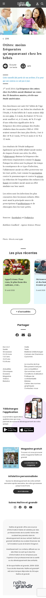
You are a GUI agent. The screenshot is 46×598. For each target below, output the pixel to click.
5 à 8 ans (6, 361)
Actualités (7, 369)
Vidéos (6, 378)
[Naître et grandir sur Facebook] (20, 507)
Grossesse (7, 352)
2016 (7, 38)
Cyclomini (28, 356)
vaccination (36, 173)
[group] (16, 281)
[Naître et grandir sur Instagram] (15, 507)
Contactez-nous (31, 388)
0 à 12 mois (7, 354)
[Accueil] (23, 4)
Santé (5, 349)
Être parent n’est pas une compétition (33, 367)
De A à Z (6, 347)
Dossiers (6, 374)
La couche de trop (31, 364)
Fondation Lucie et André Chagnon (23, 544)
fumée (6, 182)
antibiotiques (24, 203)
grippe (40, 176)
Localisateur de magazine (30, 464)
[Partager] (17, 335)
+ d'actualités (23, 311)
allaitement (9, 156)
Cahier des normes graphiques (32, 384)
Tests (26, 349)
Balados (6, 381)
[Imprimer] (29, 335)
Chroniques (8, 371)
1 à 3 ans (6, 356)
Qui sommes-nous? (32, 371)
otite (11, 115)
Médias (27, 381)
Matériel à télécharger (33, 352)
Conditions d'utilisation (33, 374)
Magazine (7, 376)
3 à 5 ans (6, 359)
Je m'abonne (23, 491)
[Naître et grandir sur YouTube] (30, 507)
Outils (26, 347)
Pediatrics (29, 217)
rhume (37, 159)
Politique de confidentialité (30, 377)
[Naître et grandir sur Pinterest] (25, 507)
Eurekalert (16, 217)
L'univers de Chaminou (33, 354)
